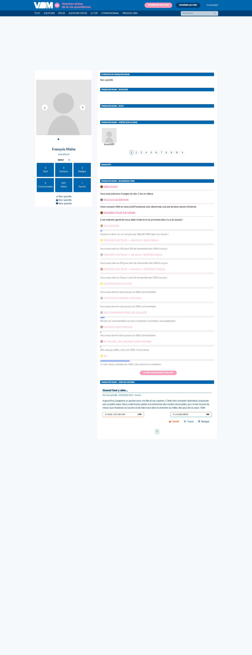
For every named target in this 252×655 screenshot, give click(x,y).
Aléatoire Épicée (78, 13)
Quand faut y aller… (115, 390)
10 (177, 153)
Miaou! (61, 160)
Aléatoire (49, 13)
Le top (94, 13)
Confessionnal (110, 13)
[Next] (182, 153)
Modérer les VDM (188, 5)
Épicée (61, 13)
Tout (37, 13)
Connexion (212, 5)
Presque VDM (130, 13)
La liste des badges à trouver (158, 373)
